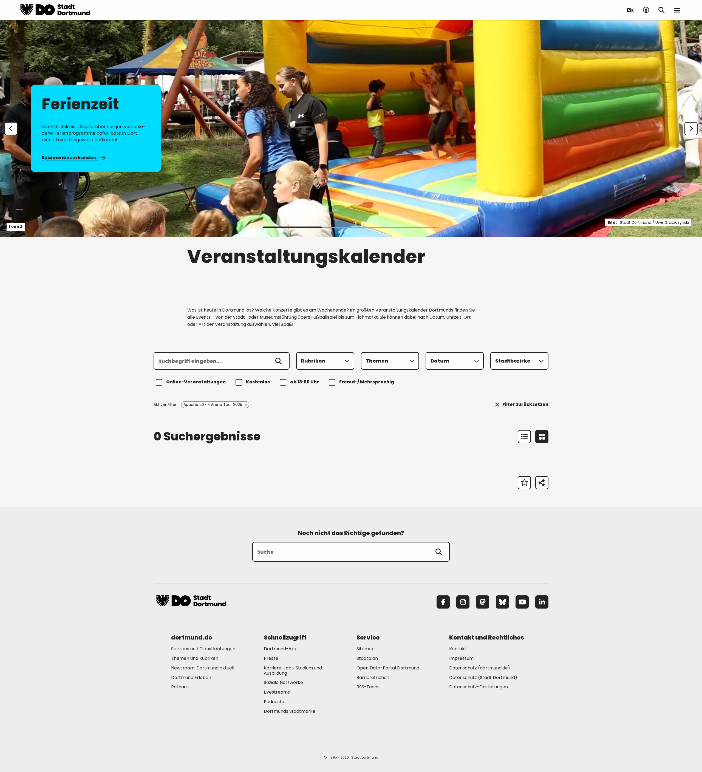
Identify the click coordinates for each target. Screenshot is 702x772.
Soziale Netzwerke (283, 682)
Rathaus (180, 687)
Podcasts (274, 702)
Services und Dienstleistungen (203, 649)
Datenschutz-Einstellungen (478, 687)
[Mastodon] (482, 602)
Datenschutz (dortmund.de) (479, 668)
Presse (271, 658)
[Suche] (438, 551)
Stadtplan (367, 658)
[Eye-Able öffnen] (646, 10)
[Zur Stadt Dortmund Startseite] (55, 10)
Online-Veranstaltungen (196, 382)
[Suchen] (278, 360)
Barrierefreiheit (372, 677)
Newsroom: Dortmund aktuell (202, 668)
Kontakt (457, 649)
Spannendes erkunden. (70, 157)
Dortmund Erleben (191, 677)
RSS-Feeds (368, 687)
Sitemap (365, 649)
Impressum (461, 658)
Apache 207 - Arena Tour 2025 (212, 404)
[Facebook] (443, 602)
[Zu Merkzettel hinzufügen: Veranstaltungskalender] (524, 482)
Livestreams (277, 692)
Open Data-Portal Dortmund (387, 668)
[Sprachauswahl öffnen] (630, 10)
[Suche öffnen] (661, 10)
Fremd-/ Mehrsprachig (366, 382)
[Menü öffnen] (676, 10)
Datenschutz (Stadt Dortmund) (483, 677)
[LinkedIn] (541, 602)
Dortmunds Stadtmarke (289, 711)
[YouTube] (522, 602)
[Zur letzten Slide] (11, 128)
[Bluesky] (502, 602)
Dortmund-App (281, 649)
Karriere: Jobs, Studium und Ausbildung (293, 670)
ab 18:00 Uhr (304, 382)
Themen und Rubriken (194, 658)
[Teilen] (541, 482)
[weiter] (691, 128)
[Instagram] (462, 602)
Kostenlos (258, 382)
